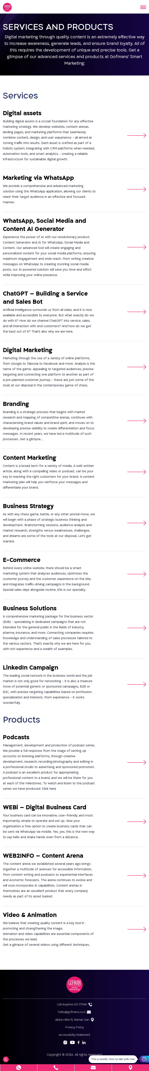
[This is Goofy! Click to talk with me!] (144, 1059)
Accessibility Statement (74, 1035)
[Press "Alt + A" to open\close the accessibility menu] (6, 1059)
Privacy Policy (74, 1027)
